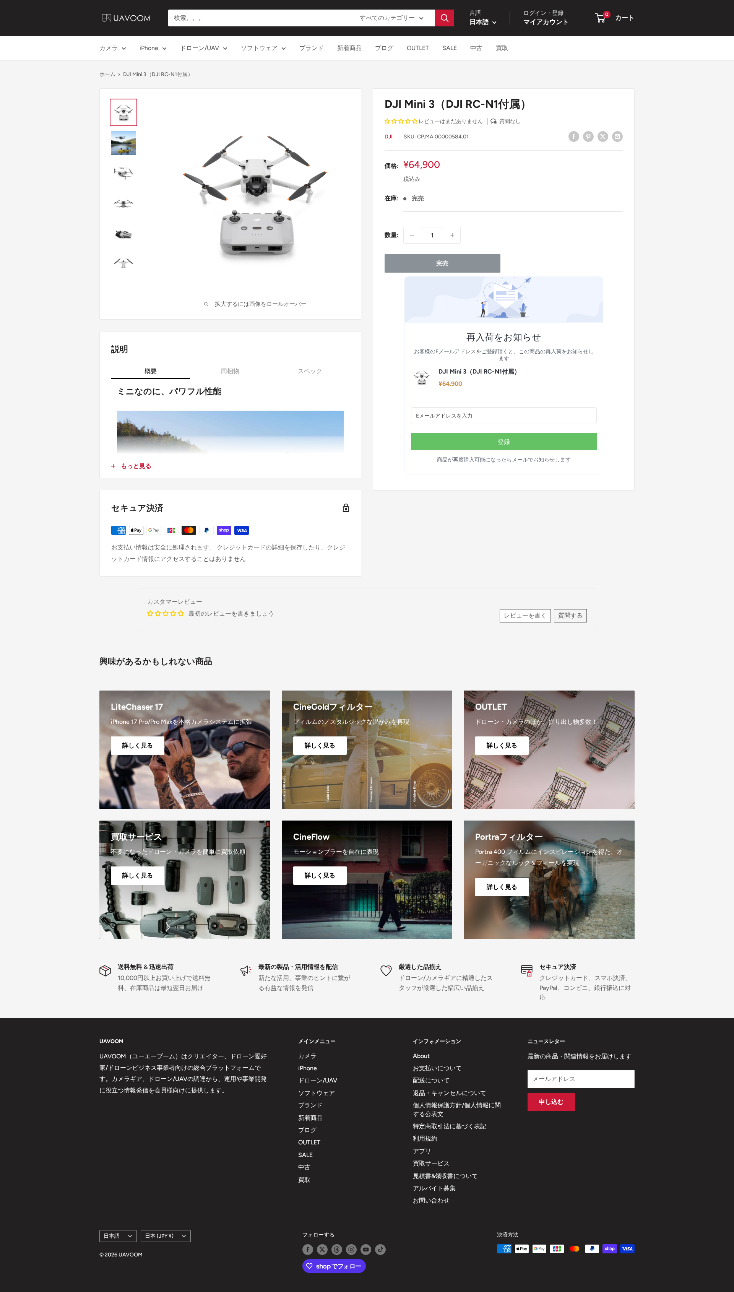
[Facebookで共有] (573, 136)
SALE (449, 48)
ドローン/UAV (199, 48)
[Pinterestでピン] (588, 136)
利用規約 (425, 1138)
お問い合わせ (431, 1200)
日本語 (112, 1236)
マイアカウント (546, 22)
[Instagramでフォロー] (351, 1249)
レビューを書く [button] (525, 615)
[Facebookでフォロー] (307, 1249)
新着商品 (349, 48)
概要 (151, 371)
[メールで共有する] (617, 136)
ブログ (384, 48)
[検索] (444, 18)
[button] (402, 121)
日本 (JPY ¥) (159, 1236)
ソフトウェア (259, 48)
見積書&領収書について (445, 1176)
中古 (476, 48)
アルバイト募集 (434, 1188)
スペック (310, 371)
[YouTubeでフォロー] (366, 1249)
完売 (442, 263)
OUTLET (418, 48)
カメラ (108, 48)
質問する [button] (570, 615)
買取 (502, 48)
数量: (392, 235)
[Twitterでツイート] (603, 136)
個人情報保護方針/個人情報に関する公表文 (457, 1109)
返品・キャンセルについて (449, 1093)
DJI (389, 136)
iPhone (149, 48)
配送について (431, 1080)
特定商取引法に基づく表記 (449, 1126)
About (421, 1056)
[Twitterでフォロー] (322, 1249)
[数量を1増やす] (452, 235)
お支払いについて (437, 1068)
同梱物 (230, 371)
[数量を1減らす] (412, 235)
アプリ (422, 1151)
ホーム (107, 74)
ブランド (311, 48)
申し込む (551, 1101)
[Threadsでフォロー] (336, 1249)
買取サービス (431, 1163)
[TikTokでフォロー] (380, 1249)
